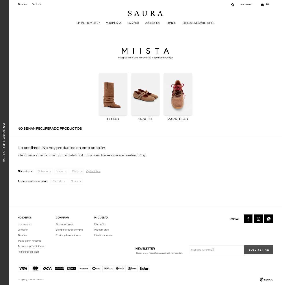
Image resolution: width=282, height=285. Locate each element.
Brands (171, 23)
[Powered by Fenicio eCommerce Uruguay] (266, 279)
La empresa (25, 224)
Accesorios (152, 23)
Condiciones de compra (69, 230)
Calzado (133, 23)
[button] (232, 4)
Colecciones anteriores (198, 23)
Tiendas (22, 4)
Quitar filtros (93, 171)
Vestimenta (113, 23)
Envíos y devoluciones (68, 235)
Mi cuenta (100, 224)
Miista (75, 171)
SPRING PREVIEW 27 (88, 23)
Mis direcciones (103, 235)
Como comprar (64, 224)
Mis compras (101, 230)
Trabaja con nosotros (29, 241)
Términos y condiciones (31, 246)
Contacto (37, 4)
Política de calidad (28, 252)
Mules (59, 171)
